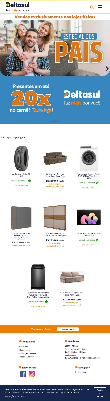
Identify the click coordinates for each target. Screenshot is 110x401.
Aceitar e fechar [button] (100, 393)
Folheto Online (68, 329)
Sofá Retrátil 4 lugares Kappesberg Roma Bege (55, 175)
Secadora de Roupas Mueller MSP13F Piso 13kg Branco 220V (89, 176)
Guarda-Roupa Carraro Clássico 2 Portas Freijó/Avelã (55, 234)
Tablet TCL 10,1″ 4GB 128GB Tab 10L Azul (89, 234)
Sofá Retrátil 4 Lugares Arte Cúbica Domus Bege (72, 293)
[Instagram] (32, 374)
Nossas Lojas (24, 350)
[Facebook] (23, 374)
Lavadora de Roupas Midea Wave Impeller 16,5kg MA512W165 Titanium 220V (38, 294)
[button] (107, 69)
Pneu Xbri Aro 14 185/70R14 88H (21, 175)
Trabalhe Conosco (26, 356)
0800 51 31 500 (71, 346)
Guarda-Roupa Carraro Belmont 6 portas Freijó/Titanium (21, 235)
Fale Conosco (94, 358)
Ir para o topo (80, 372)
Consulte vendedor (19, 180)
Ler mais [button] (21, 396)
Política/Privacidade (27, 353)
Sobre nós (23, 346)
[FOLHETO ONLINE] (68, 326)
